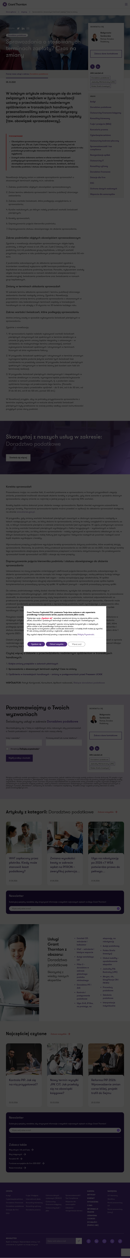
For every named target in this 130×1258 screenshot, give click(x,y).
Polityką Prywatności (86, 634)
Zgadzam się (36, 644)
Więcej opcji (76, 644)
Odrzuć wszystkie (56, 644)
